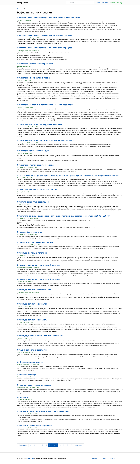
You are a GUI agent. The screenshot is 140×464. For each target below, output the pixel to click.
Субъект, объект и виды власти (32, 350)
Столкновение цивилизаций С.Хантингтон (37, 189)
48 (60, 445)
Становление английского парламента (35, 64)
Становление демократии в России (33, 78)
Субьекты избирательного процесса (34, 385)
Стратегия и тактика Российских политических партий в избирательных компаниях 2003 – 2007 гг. (63, 216)
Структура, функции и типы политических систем (40, 336)
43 (34, 445)
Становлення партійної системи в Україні (36, 165)
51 (71, 445)
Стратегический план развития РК (33, 202)
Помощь (105, 3)
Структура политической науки (32, 304)
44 (38, 445)
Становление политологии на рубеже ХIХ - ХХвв (39, 124)
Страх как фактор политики (30, 232)
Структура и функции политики (32, 253)
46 (46, 445)
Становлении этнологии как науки (33, 151)
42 (30, 445)
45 (42, 445)
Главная (19, 9)
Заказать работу (116, 3)
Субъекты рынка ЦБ (26, 374)
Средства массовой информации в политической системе (44, 35)
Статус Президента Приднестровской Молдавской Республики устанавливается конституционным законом (68, 175)
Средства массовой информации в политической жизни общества (48, 18)
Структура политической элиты (32, 320)
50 (67, 445)
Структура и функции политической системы (38, 265)
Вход (98, 3)
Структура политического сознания (34, 290)
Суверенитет (23, 397)
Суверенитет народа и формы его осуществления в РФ (43, 411)
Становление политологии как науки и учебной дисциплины (45, 140)
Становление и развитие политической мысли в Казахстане (45, 105)
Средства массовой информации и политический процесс (44, 48)
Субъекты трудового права (30, 362)
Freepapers (30, 458)
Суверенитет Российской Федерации (34, 425)
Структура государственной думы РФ (35, 242)
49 (64, 445)
